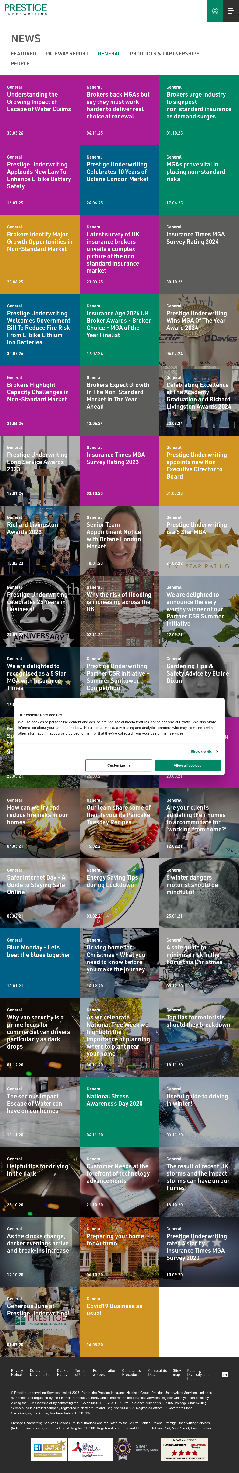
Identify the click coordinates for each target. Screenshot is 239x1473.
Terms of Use (80, 1372)
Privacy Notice (17, 1372)
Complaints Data (157, 1372)
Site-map (177, 1372)
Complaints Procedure (131, 1372)
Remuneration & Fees (104, 1372)
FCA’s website (38, 1403)
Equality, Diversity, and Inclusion (198, 1374)
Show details (201, 751)
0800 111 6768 (102, 1403)
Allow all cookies (187, 765)
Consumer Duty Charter (40, 1372)
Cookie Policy (62, 1372)
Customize (116, 765)
